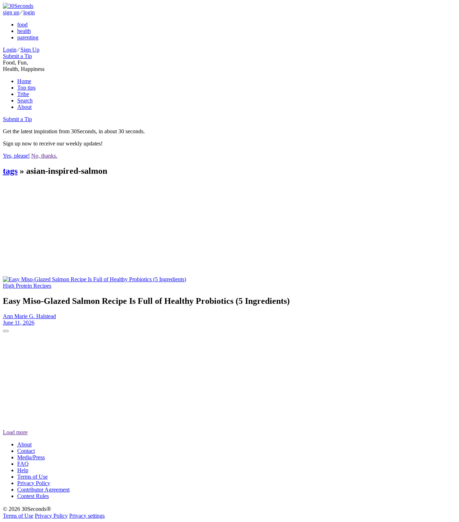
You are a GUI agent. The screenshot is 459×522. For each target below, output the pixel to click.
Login (9, 50)
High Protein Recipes (27, 286)
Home (24, 81)
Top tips (26, 88)
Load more (15, 432)
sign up (11, 12)
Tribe (23, 94)
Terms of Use (32, 477)
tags (10, 171)
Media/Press (31, 457)
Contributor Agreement (43, 490)
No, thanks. (44, 156)
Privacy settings (87, 516)
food (22, 24)
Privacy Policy (33, 483)
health (24, 31)
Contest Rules (33, 496)
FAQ (23, 464)
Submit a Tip (17, 56)
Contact (26, 451)
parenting (27, 37)
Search (25, 100)
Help (22, 470)
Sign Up (29, 50)
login (29, 12)
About (24, 107)
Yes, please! (16, 156)
